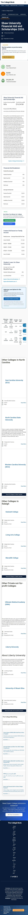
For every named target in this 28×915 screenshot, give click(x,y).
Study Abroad (14, 828)
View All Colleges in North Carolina (14, 494)
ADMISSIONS (23, 14)
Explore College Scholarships (15, 161)
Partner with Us (14, 849)
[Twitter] (13, 876)
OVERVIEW (4, 14)
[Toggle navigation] (25, 2)
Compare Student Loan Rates (11, 298)
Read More (23, 402)
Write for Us (14, 854)
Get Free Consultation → (14, 814)
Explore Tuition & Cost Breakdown (11, 279)
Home (2, 5)
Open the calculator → (8, 57)
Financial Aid (21, 5)
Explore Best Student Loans (10, 281)
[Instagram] (17, 876)
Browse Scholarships (9, 220)
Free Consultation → (9, 223)
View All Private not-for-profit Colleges (14, 710)
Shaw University (14, 5)
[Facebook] (11, 876)
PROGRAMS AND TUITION (13, 14)
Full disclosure (6, 305)
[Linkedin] (15, 876)
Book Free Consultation (18, 910)
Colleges (7, 5)
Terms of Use (14, 872)
